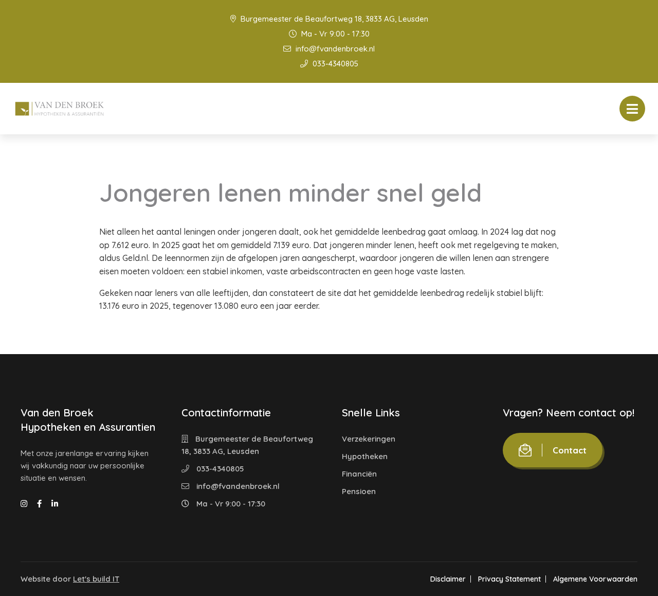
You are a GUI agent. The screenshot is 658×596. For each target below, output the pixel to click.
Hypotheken (365, 456)
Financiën (359, 474)
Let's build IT (96, 579)
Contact (570, 450)
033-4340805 (334, 63)
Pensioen (359, 491)
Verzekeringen (368, 439)
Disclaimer (448, 579)
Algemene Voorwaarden (595, 579)
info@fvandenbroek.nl (334, 49)
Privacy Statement (509, 579)
